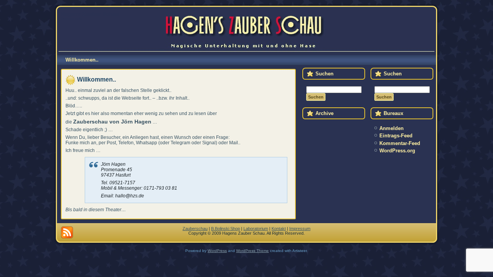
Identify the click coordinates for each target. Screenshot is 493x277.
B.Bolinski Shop (225, 228)
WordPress (217, 251)
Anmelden (391, 128)
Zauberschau (195, 228)
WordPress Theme (252, 251)
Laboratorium (255, 228)
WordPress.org (397, 151)
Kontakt (279, 228)
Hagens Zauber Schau (90, 14)
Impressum (299, 228)
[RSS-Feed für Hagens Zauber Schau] (67, 232)
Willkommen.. (96, 79)
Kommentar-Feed (399, 143)
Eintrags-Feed (396, 135)
